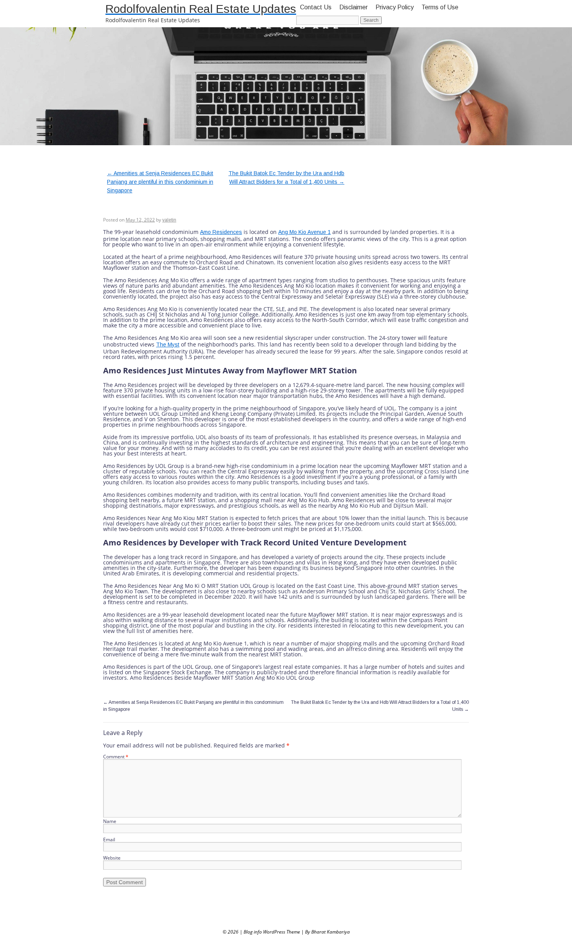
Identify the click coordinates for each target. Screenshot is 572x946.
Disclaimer (353, 7)
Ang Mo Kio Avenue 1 (304, 232)
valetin (169, 220)
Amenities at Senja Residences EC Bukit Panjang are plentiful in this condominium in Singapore (160, 181)
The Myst (167, 344)
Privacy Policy (394, 7)
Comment (115, 756)
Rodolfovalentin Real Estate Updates (200, 8)
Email (109, 839)
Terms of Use (439, 7)
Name (109, 821)
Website (112, 858)
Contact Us (316, 7)
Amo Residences (221, 232)
